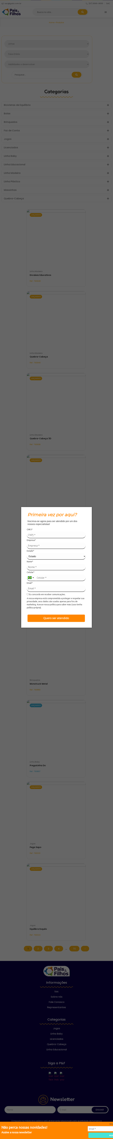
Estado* (30, 551)
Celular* (30, 572)
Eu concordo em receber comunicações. (47, 594)
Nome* (30, 561)
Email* (30, 583)
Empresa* (31, 540)
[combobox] (31, 577)
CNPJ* (30, 529)
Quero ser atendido (56, 618)
